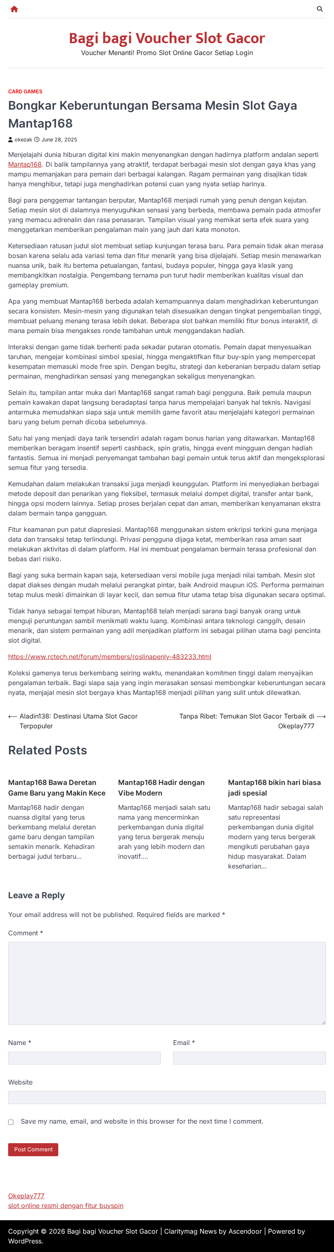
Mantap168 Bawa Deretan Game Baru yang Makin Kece (56, 787)
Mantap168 (25, 164)
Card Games (25, 91)
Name (19, 1042)
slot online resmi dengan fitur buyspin (65, 1205)
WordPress (25, 1241)
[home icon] (14, 9)
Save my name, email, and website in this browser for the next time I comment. (142, 1121)
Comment (25, 933)
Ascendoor (245, 1231)
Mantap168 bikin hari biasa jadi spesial (274, 787)
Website (20, 1082)
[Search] (320, 9)
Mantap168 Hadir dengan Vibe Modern (161, 787)
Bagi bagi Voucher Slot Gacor (167, 38)
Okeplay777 (26, 1196)
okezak (23, 140)
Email (184, 1042)
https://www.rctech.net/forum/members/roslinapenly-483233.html (109, 656)
